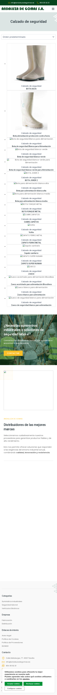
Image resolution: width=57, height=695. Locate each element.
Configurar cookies (14, 688)
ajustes (26, 679)
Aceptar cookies (13, 684)
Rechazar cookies (33, 684)
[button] (53, 9)
